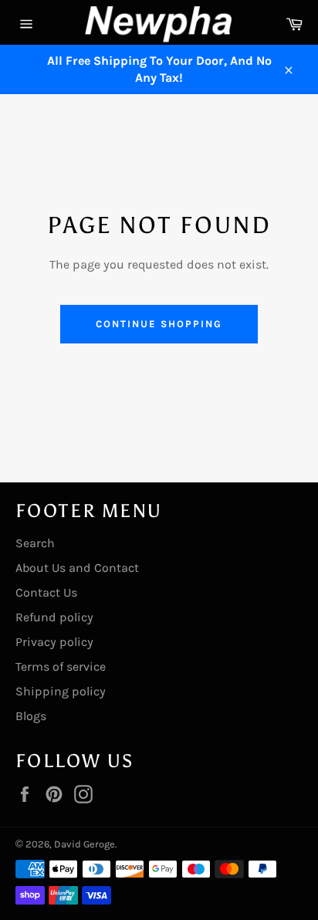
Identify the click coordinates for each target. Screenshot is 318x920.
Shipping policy (60, 691)
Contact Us (46, 592)
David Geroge (84, 844)
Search (35, 543)
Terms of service (60, 666)
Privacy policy (54, 641)
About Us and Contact (77, 567)
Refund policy (54, 617)
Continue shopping (159, 324)
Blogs (30, 716)
